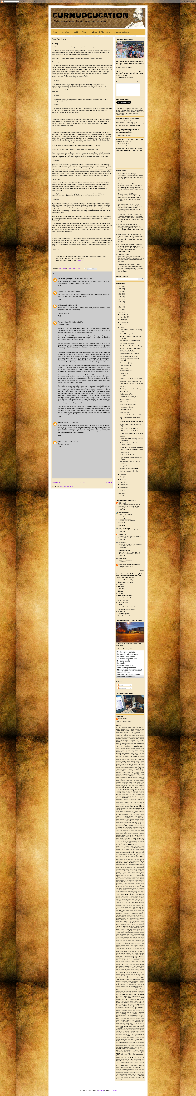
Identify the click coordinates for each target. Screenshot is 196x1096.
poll (143, 999)
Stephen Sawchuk (139, 1037)
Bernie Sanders (124, 754)
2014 (120, 493)
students (132, 1040)
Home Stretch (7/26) (126, 363)
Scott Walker (140, 1029)
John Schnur (126, 904)
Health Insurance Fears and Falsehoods (130, 530)
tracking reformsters (127, 1060)
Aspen (118, 748)
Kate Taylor (141, 912)
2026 (120, 286)
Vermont (142, 1067)
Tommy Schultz (137, 1059)
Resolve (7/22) (124, 373)
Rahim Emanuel (124, 1007)
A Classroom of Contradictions (127, 520)
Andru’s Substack (124, 528)
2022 (120, 296)
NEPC (135, 974)
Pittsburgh (118, 999)
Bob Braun (138, 759)
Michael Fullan (130, 953)
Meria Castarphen (135, 950)
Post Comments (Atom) (67, 486)
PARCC (137, 988)
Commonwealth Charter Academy (124, 808)
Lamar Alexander (121, 919)
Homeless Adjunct (134, 877)
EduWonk (141, 847)
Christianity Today (134, 797)
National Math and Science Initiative (131, 970)
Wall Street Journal (134, 1071)
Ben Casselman (132, 753)
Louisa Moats (140, 929)
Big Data (135, 755)
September (123, 322)
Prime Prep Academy (122, 1002)
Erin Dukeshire (129, 854)
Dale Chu (124, 819)
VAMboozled (132, 1067)
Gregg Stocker (131, 870)
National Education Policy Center (128, 607)
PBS (117, 994)
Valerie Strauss (120, 1067)
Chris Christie (122, 796)
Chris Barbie (138, 794)
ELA (131, 849)
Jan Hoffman (133, 888)
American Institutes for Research (124, 740)
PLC (127, 999)
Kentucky (124, 915)
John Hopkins (120, 902)
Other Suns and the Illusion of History (131, 346)
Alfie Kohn (122, 525)
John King (135, 902)
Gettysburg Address (129, 869)
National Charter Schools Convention (125, 969)
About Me (65, 32)
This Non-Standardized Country (129, 356)
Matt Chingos (134, 943)
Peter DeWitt (131, 996)
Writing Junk (123, 466)
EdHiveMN (121, 589)
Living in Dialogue (123, 602)
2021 (120, 299)
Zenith (118, 1079)
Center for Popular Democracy (130, 777)
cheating (127, 789)
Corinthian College (132, 813)
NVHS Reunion (62, 292)
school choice (140, 1028)
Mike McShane (139, 956)
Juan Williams (134, 908)
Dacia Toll (134, 817)
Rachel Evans (138, 1005)
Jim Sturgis (141, 897)
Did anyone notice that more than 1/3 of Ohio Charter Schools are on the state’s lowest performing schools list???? (129, 506)
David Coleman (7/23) (126, 371)
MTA (129, 963)
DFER (130, 838)
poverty (118, 1001)
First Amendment (134, 861)
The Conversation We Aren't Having (128, 204)
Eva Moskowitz (132, 856)
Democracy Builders (121, 835)
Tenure (85, 32)
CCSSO (142, 774)
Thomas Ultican (138, 1056)
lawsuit (142, 921)
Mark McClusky (133, 937)
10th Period (122, 503)
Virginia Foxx (138, 1069)
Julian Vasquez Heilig (135, 910)
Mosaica (118, 963)
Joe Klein (131, 899)
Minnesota (136, 959)
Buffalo (142, 766)
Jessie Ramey (138, 896)
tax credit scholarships (121, 1045)
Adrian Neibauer (124, 732)
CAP (139, 770)
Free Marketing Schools (127, 343)
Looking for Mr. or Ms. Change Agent (130, 348)
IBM (117, 881)
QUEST (122, 1005)
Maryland (132, 942)
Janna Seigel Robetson (134, 889)
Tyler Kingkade (131, 1062)
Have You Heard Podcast (125, 595)
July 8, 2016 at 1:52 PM (75, 292)
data (133, 822)
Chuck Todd (136, 799)
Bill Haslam (141, 756)
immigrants (132, 881)
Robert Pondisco (135, 1020)
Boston (137, 761)
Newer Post (56, 482)
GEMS (131, 867)
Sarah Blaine (124, 1026)
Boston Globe (137, 762)
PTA (128, 1004)
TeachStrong (124, 1048)
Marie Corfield (119, 935)
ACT (139, 730)
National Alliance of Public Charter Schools (133, 967)
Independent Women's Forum (136, 883)
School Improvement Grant (123, 1029)
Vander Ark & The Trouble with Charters (131, 447)
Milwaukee (118, 959)
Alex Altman (119, 734)
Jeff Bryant (129, 893)
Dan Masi (134, 819)
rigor (128, 1018)
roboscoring (131, 1021)
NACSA (118, 964)
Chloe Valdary (140, 792)
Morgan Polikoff (140, 961)
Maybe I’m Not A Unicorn (125, 514)
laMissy (60, 305)
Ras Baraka (119, 1009)
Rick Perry (123, 1018)
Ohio (127, 984)
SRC (128, 1036)
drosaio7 (60, 422)
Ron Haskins (130, 1023)
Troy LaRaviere (140, 1060)
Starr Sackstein (130, 1037)
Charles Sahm (119, 783)
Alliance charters (139, 734)
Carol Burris (135, 772)
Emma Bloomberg (139, 851)
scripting (118, 1031)
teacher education (124, 1047)
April (121, 479)
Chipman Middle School (128, 792)
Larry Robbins (137, 919)
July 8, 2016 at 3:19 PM (76, 322)
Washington (130, 1072)
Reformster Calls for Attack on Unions (131, 378)
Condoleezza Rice (133, 809)
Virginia (133, 1069)
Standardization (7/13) (126, 407)
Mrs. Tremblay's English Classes (68, 278)
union (136, 1062)
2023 (120, 294)
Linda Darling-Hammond (138, 926)
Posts (121, 685)
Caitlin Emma (141, 767)
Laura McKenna (124, 921)
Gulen (139, 870)
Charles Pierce (140, 782)
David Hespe (124, 827)
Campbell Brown (139, 769)
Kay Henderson (135, 913)
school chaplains (132, 1028)
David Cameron (120, 825)
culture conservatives (122, 816)
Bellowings (122, 542)
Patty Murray (135, 991)
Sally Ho (138, 1025)
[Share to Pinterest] (96, 269)
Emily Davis (124, 851)
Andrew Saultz (136, 741)
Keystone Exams (121, 916)
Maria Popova (133, 934)
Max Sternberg (134, 945)
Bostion (133, 761)
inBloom (142, 881)
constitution (119, 813)
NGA (121, 981)
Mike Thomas (141, 958)
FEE (124, 861)
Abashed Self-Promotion (101, 32)
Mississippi (141, 959)
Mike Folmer (131, 956)
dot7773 (60, 441)
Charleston (133, 783)
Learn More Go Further (129, 923)
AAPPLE (130, 727)
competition (125, 809)
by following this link (134, 125)
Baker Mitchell (139, 750)
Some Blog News (125, 412)
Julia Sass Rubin (124, 910)
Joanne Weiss (125, 899)
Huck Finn (123, 880)
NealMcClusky (119, 974)
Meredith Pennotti (126, 950)
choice (118, 794)
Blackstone (119, 758)
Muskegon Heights (139, 963)
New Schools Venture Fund (123, 977)
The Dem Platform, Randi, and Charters (131, 421)
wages (123, 1071)
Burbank (118, 767)
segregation (127, 1031)
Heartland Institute (132, 874)
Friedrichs (125, 866)
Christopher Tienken (128, 799)
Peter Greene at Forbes (125, 67)
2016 (120, 312)
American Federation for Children (133, 738)
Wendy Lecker (127, 1074)
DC (128, 830)
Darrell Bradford (127, 822)
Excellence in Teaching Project (128, 858)
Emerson (118, 851)
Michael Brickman (120, 953)
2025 (120, 289)
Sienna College (140, 1032)
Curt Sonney (141, 816)
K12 (122, 912)
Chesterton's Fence (123, 254)
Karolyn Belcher (134, 912)
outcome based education (136, 986)
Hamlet (128, 872)
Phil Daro (121, 998)
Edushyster (134, 847)
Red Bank (126, 1012)
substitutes (126, 1042)
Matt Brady (127, 943)
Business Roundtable (126, 767)
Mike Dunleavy (124, 956)
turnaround (124, 1062)
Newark (132, 979)
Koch (139, 918)
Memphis (122, 948)
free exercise (129, 864)
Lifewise (133, 924)
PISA (142, 998)
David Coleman (128, 825)
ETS (117, 856)
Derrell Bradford (134, 836)
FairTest (138, 858)
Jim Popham (135, 897)
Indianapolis (124, 885)
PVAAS (118, 1005)
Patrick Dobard (119, 991)
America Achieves (128, 737)
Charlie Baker (140, 783)
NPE (131, 983)
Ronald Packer (137, 1023)
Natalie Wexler (140, 966)
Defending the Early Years (125, 582)
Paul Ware (141, 992)
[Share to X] (92, 269)
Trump (118, 1062)
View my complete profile (123, 721)
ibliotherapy (141, 880)
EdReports (121, 843)
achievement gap (139, 729)
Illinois (127, 881)
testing (119, 1054)
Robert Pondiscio (126, 1020)
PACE (117, 988)
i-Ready (136, 880)
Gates (121, 867)
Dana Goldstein (120, 820)
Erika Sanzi (122, 854)
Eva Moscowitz (123, 856)
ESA (134, 854)
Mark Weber (119, 938)
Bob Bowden (130, 759)
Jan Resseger (140, 888)
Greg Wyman (125, 870)
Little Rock (125, 927)
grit (136, 870)
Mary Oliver (126, 942)
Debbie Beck (137, 830)
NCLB (126, 972)
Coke (134, 802)
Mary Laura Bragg (136, 940)
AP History (121, 746)
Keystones (130, 916)
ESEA (138, 854)
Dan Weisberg (140, 819)
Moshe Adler (124, 963)
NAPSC (124, 966)
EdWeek (118, 849)
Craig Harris (125, 814)
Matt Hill (139, 943)
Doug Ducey (124, 839)
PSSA (125, 1004)
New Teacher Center (135, 977)
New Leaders (132, 976)
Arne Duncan (139, 747)
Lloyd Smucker (120, 929)
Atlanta (123, 748)
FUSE (139, 866)
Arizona (126, 746)
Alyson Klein (119, 737)
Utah (131, 1065)
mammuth (101, 1090)
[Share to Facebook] (94, 269)
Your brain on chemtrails (125, 560)
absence (135, 727)
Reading (135, 1009)
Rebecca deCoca (63, 322)
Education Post (133, 844)
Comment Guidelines (121, 32)
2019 (120, 304)
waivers (128, 1071)
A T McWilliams (123, 727)
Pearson (125, 994)
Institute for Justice (133, 885)
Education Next (133, 843)
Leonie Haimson (121, 924)
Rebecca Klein (131, 1010)
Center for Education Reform (124, 775)
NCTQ (130, 972)
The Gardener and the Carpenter (129, 353)
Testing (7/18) (124, 391)
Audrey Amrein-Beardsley (127, 750)
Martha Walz (134, 938)
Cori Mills (124, 813)
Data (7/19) (123, 386)
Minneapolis (130, 959)
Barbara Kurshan (129, 751)
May (121, 477)
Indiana (118, 885)
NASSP (134, 966)
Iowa (124, 886)
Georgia (121, 869)
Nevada (139, 974)
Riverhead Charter (135, 1018)
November (123, 317)
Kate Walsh (119, 913)
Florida (142, 861)
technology (132, 1048)
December (123, 314)
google (142, 869)
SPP (126, 1036)
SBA (121, 1028)
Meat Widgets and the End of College (131, 389)
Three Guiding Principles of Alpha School (130, 234)
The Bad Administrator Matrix (126, 184)
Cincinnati (141, 799)
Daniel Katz (128, 820)
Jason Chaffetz (120, 891)
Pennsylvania (139, 994)
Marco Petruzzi (124, 932)
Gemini (127, 867)
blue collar (141, 758)
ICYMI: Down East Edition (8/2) (127, 224)
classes (121, 802)
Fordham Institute (137, 862)
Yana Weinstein (125, 1077)
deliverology (135, 833)
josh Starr (138, 907)
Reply (59, 286)
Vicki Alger (118, 1069)
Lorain (127, 929)
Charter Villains (124, 452)
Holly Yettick (127, 877)
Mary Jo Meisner (127, 940)
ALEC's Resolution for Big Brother (130, 431)
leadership (118, 923)
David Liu (141, 827)
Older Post (107, 482)
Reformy (123, 1014)
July (121, 327)
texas (126, 1054)
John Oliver (119, 904)
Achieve (132, 729)
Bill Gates (133, 756)
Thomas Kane (120, 1056)
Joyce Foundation (126, 908)
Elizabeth (142, 849)
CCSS (76, 32)
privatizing (133, 1002)
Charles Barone (132, 782)
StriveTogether (124, 1040)
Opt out (142, 984)
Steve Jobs (136, 1039)
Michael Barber (139, 951)
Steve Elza (130, 1039)
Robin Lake (124, 1021)
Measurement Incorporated (126, 946)
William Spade (133, 1075)
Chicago (135, 791)
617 (117, 727)
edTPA (126, 843)
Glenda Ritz (137, 869)
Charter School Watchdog (125, 580)
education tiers (129, 846)
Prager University (125, 1001)
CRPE (135, 814)
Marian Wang (140, 934)
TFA (129, 1054)
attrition (118, 750)
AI (132, 732)
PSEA (121, 1004)
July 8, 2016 (81, 260)
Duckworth (131, 839)
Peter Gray (137, 996)
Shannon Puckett (135, 1031)
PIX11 (123, 999)
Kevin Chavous (131, 915)
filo (127, 861)
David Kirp (136, 827)
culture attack (140, 814)
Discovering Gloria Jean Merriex (129, 468)
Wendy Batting (120, 1074)
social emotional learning (129, 1034)
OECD (124, 984)
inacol (137, 881)
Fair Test (120, 593)
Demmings (141, 833)
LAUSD (138, 921)
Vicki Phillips (125, 1069)
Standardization (139, 1036)
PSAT (117, 1004)
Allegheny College (128, 734)
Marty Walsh (119, 940)
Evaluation (140, 856)
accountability (125, 729)
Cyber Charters (120, 817)
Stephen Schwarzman (121, 1039)
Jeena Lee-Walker (121, 893)
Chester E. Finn (133, 789)
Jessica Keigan (120, 896)
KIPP (128, 918)
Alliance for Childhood (122, 735)
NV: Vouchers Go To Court (127, 351)
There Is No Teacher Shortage (127, 174)
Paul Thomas (126, 992)
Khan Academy (137, 916)
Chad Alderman (129, 780)
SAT (138, 1026)
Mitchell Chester (120, 961)
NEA (134, 972)
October (122, 319)
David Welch (123, 830)
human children (130, 880)
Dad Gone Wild (140, 817)
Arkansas (131, 746)
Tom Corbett (137, 1057)
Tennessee (119, 1052)
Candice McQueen (132, 770)
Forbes (125, 862)
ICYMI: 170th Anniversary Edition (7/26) (129, 214)
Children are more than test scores (129, 564)
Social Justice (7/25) (126, 365)
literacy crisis (119, 927)
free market (135, 864)
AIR (135, 732)
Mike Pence (119, 958)
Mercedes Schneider (132, 948)
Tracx (134, 1060)
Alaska (138, 732)
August (122, 325)
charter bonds (127, 785)
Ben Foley (138, 753)
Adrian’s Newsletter (125, 519)
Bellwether (125, 753)
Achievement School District (125, 730)
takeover (141, 1044)
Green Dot (118, 870)
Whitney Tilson (136, 1074)
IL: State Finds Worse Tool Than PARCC (132, 415)
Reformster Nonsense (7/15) (128, 402)
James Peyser (126, 888)
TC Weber (133, 1045)
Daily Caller (119, 819)
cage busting (134, 767)
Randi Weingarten (139, 1007)
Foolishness (119, 862)
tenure (126, 1052)
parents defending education (127, 989)
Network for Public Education (126, 609)
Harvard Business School (137, 872)
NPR (134, 983)
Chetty (130, 791)
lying (122, 931)
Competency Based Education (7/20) (130, 381)
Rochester (138, 1021)
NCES (121, 972)
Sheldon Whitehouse (131, 1032)
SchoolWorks (133, 1029)
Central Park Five (135, 779)
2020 (120, 302)
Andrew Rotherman (126, 741)
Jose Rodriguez (136, 905)
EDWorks (123, 849)
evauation (118, 858)
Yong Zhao (138, 1077)
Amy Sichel (136, 740)
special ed (137, 1034)
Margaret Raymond (134, 932)
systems (136, 1044)
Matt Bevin (121, 943)
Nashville (129, 966)
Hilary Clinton (136, 875)
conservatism (119, 811)
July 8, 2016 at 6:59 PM (71, 422)
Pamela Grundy (130, 988)
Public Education (135, 1004)
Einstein (127, 849)
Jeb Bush (141, 891)
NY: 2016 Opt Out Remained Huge (130, 340)
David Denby (137, 825)
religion (135, 1013)
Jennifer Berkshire (138, 893)
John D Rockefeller (139, 899)
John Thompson (135, 904)
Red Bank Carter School (135, 1012)
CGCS (142, 779)
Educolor (120, 591)
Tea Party (138, 1045)
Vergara (137, 1067)
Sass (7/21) (123, 376)
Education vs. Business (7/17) (129, 396)
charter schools (130, 787)
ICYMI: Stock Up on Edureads (129, 428)
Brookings (141, 764)
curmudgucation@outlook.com (125, 145)
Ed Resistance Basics (132, 841)
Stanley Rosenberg (121, 1037)
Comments (122, 688)
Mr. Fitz (120, 604)
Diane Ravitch (137, 838)
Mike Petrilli (133, 958)
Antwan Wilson (132, 745)
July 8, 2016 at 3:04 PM (70, 305)
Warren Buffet (123, 1072)
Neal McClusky (140, 972)
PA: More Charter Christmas (128, 455)
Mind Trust (124, 959)
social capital (119, 1034)
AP (117, 747)
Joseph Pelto (124, 907)
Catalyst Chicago (126, 774)
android (142, 741)
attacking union (140, 748)
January (122, 487)
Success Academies (135, 1042)
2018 (120, 307)
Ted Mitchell (138, 1048)
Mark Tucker (141, 937)
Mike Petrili (125, 958)
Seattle (123, 1031)
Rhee (117, 1017)
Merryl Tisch (123, 951)
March (122, 482)
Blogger (114, 1090)
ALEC (142, 732)
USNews (127, 1065)
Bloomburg (124, 758)
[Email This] (88, 269)
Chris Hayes (129, 796)
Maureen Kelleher (125, 945)
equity (131, 852)
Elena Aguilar (136, 849)
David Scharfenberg (136, 828)
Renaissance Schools (126, 1015)
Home (55, 32)
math (117, 943)
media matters (137, 946)
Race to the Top (129, 1006)
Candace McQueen (121, 770)
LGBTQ (129, 924)
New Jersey (124, 976)
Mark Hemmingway (136, 935)
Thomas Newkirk (129, 1056)
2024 (120, 291)
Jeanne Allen (134, 891)
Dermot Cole (126, 836)
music (132, 963)
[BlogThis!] (90, 269)
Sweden (131, 1044)
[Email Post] (84, 268)
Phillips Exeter (136, 998)
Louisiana (118, 931)
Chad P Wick (136, 780)
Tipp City (126, 1057)
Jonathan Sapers (127, 905)
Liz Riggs (141, 927)
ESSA (142, 854)
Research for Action (138, 1015)
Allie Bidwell (132, 735)
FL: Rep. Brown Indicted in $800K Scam (131, 433)
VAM (127, 1067)
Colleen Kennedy (130, 804)
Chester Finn (141, 789)
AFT (130, 732)
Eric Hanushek (137, 852)
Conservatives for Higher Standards (134, 811)
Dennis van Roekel (132, 835)
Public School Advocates (125, 77)
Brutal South (122, 558)
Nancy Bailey (128, 964)
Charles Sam (127, 783)
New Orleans (140, 976)
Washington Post (139, 1072)
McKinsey (141, 945)
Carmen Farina (126, 772)
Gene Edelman (136, 867)
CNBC (131, 802)
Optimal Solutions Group (122, 986)
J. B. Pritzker (136, 886)
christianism (125, 797)
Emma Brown (119, 852)
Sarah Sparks (132, 1026)
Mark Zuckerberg (127, 938)
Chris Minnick (137, 796)
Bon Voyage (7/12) (125, 409)
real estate (124, 1010)
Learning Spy (140, 923)
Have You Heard (121, 874)
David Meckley (127, 828)
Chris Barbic (132, 794)
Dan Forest (129, 819)
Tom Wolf (130, 1059)
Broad (126, 764)
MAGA (135, 931)
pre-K (131, 1001)
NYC (138, 983)
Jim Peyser (129, 897)
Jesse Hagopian (140, 894)
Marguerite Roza (125, 934)
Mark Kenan (127, 937)
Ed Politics (121, 586)
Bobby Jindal (126, 761)
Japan (142, 889)
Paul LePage (119, 992)
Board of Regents (121, 759)
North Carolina (124, 983)
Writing (118, 1077)
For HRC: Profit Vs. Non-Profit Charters (131, 449)
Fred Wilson (122, 864)
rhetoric (122, 1017)
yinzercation (132, 1077)
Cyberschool (127, 817)
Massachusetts (139, 942)
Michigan (138, 954)
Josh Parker (132, 907)
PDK (120, 994)
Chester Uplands (121, 791)
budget (138, 766)
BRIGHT (123, 764)
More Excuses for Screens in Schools (129, 264)
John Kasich (128, 902)
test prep (141, 1052)
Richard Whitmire (136, 1017)
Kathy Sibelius (126, 913)
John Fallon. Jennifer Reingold (123, 900)
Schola (125, 1028)
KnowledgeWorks (134, 918)
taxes (129, 1045)
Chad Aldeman (120, 780)
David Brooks (140, 824)
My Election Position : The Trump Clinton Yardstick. (130, 443)
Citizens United (120, 800)
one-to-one (137, 984)
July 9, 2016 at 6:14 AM (70, 441)
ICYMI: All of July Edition (127, 334)
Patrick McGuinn (127, 991)
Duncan (137, 840)
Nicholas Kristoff (135, 981)
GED (124, 867)
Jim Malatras (124, 897)
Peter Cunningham (121, 996)
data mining (138, 822)
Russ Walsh (123, 1025)
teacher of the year (134, 1047)
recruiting (122, 1012)
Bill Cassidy (126, 756)
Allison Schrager (140, 735)
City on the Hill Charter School (133, 800)
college (137, 804)
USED (122, 1065)
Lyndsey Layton (128, 931)
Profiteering (140, 1002)
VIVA (143, 1069)
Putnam (142, 1004)
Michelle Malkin (131, 954)
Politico (139, 999)
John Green (141, 900)
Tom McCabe (124, 1059)
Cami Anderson (127, 769)
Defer (138, 832)
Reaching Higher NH (124, 613)
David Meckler (119, 828)
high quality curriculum (126, 875)
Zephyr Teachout (124, 1079)
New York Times (124, 979)
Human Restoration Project (126, 598)
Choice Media (125, 794)
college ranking (124, 806)
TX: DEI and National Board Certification (130, 244)
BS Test (133, 766)
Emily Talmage (131, 851)
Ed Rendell (123, 841)
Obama (121, 984)
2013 (120, 495)
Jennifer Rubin (120, 894)
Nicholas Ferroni (127, 981)
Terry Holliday (132, 1051)
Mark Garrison (127, 935)
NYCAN (142, 983)
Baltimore (119, 751)
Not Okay (122, 436)
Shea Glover (123, 1032)
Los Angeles (133, 929)
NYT (117, 984)
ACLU (136, 730)
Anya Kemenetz (140, 745)
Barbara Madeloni (137, 751)
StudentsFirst (120, 1042)
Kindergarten (123, 918)
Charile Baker (125, 782)
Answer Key (122, 534)
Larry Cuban (130, 919)
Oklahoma (131, 984)
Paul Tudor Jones (134, 992)
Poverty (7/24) (124, 368)
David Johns (131, 827)
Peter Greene (122, 718)
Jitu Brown (118, 899)
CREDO (131, 814)
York (142, 1077)
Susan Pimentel (125, 1044)
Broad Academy (133, 764)
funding (135, 866)
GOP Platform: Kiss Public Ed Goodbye (131, 383)
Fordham (130, 862)
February (123, 484)
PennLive (131, 994)
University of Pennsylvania (128, 1064)
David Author (132, 824)
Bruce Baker (120, 766)
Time (121, 1057)
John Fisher (135, 900)
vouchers (119, 1071)
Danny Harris (119, 822)
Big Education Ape (124, 550)
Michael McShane (139, 953)
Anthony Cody (124, 745)
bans (123, 751)
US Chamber (139, 1064)
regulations (129, 1013)
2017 (120, 309)
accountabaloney (124, 512)
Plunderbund (121, 611)
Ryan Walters (132, 1025)
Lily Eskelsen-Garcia (126, 926)
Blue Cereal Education (133, 758)
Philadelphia (128, 998)
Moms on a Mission (130, 961)
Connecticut (141, 809)
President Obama (139, 1001)
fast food (130, 859)
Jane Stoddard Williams (122, 889)
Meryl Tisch (131, 951)
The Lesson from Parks (127, 394)
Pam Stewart (123, 988)
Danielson (134, 820)
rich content (127, 1017)
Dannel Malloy (140, 820)
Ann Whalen (137, 743)
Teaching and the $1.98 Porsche (127, 194)
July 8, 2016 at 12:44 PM (86, 278)
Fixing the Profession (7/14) (128, 404)
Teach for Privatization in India (129, 471)
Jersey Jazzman (130, 894)
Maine (139, 931)
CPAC (138, 813)
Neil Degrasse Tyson (128, 974)
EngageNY (126, 852)
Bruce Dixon (127, 766)
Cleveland (127, 802)
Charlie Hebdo (119, 785)
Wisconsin (141, 1075)
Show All (142, 570)
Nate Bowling (119, 967)
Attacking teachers (130, 748)
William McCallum (125, 1075)
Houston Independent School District (129, 878)
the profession (138, 1054)
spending (122, 1036)
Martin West (141, 938)
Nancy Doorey (136, 964)
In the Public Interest (124, 600)
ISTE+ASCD (129, 886)
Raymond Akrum (127, 1009)
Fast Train (136, 859)
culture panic (133, 816)
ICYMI (121, 881)
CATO (132, 774)
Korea (142, 918)
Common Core (137, 806)
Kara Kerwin (127, 912)
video (129, 1069)
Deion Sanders (128, 833)
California (119, 769)
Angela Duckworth (129, 743)
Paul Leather (141, 991)
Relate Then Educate (124, 616)
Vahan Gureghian (139, 1065)
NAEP (122, 964)
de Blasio (131, 830)
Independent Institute (121, 883)
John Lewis (141, 902)
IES (124, 881)
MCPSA (118, 946)
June (121, 474)
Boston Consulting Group (127, 762)
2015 (120, 490)
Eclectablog (121, 584)
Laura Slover (132, 921)
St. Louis (132, 1036)
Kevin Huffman (139, 915)
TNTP (131, 1057)
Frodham (131, 866)
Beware (131, 754)
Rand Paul (130, 1007)
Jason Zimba (127, 891)
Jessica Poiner (129, 896)
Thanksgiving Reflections (126, 566)
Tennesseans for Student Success (134, 1050)
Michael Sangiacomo (121, 954)
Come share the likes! (124, 135)
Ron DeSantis (123, 1023)
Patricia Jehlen (140, 989)
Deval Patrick (124, 838)
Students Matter (139, 1040)
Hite (122, 877)
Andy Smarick (120, 743)
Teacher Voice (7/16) (126, 399)
